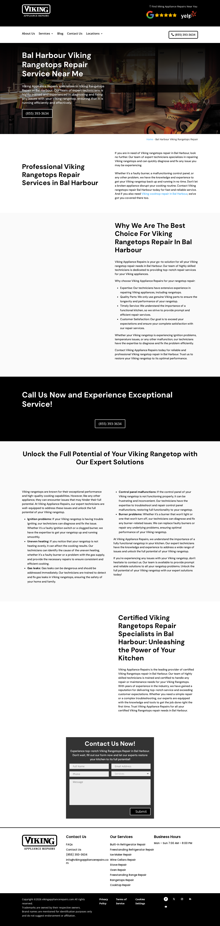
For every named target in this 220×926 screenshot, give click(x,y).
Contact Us (74, 33)
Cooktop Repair (120, 885)
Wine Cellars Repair (123, 860)
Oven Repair (118, 870)
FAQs (69, 844)
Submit (141, 811)
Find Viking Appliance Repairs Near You (174, 6)
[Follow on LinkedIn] (190, 899)
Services (44, 33)
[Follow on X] (174, 899)
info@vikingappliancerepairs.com (87, 861)
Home (149, 139)
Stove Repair (118, 865)
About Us (28, 33)
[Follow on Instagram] (182, 899)
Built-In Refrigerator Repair (128, 844)
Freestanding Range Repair (128, 875)
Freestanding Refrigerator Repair (132, 849)
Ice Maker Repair (121, 854)
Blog (60, 33)
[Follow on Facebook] (166, 899)
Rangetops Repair (122, 880)
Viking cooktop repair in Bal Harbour (164, 194)
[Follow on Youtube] (166, 907)
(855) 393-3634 (185, 35)
